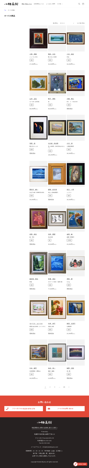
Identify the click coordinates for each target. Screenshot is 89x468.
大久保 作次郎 (53, 143)
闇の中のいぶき (34, 146)
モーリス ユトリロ (36, 324)
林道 (31, 282)
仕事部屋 (69, 326)
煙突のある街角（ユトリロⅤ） (38, 326)
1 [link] (45, 387)
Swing (68, 282)
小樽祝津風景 (70, 146)
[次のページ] (69, 387)
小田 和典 (33, 54)
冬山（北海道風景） (53, 192)
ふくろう (69, 192)
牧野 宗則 (70, 368)
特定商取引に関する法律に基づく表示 (44, 428)
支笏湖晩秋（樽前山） (35, 371)
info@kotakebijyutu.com (50, 447)
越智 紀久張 (52, 189)
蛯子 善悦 (51, 99)
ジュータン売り (34, 57)
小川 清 (69, 143)
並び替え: (55, 23)
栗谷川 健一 (34, 189)
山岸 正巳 (33, 99)
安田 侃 (32, 143)
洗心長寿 (50, 237)
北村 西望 (51, 234)
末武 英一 (51, 368)
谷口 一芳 (70, 189)
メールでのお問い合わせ (65, 408)
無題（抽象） (51, 371)
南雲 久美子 (71, 324)
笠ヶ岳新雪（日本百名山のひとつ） (56, 147)
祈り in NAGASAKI (72, 101)
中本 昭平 (33, 368)
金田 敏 (69, 234)
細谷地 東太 (34, 279)
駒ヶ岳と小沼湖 (52, 57)
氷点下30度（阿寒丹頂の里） (37, 192)
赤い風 (68, 371)
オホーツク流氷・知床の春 (55, 282)
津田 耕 (69, 279)
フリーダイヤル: (23, 408)
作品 (68, 57)
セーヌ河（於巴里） (35, 101)
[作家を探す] (80, 464)
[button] (59, 4)
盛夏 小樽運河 (70, 237)
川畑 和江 (70, 99)
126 (64, 387)
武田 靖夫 (33, 234)
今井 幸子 (51, 324)
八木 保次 (70, 54)
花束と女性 (51, 326)
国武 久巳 (51, 54)
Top (5, 10)
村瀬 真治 (51, 279)
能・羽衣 (32, 237)
